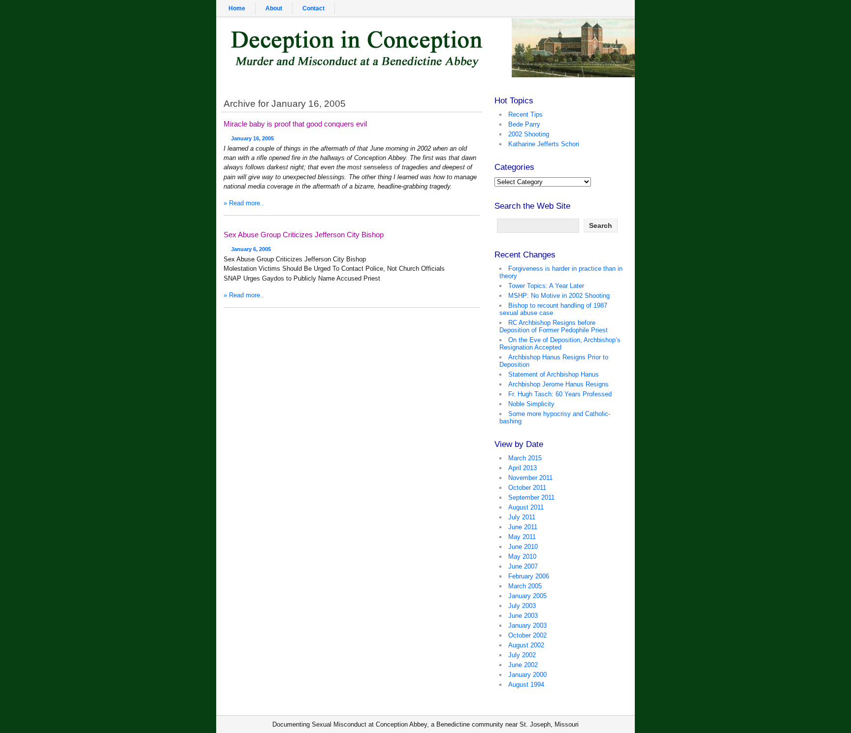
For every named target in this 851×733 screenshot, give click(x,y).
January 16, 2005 (252, 138)
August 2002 (526, 645)
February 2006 (528, 576)
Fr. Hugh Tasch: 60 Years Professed (560, 394)
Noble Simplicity (531, 404)
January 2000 (527, 674)
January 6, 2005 (251, 249)
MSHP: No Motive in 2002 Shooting (559, 295)
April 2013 (522, 468)
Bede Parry (524, 124)
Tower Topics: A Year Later (546, 285)
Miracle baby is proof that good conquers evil (295, 124)
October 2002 (527, 635)
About (273, 8)
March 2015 (525, 458)
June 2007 (523, 566)
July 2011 (521, 517)
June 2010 (523, 546)
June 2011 (522, 527)
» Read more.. (244, 203)
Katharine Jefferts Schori (543, 144)
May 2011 (522, 537)
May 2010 (522, 556)
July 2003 (522, 605)
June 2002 (523, 665)
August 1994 (526, 684)
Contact (313, 8)
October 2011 (527, 487)
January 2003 (527, 625)
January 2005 (527, 596)
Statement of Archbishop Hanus (553, 374)
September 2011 (531, 497)
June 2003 (523, 615)
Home (237, 8)
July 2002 (522, 655)
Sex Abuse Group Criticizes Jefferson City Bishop (304, 234)
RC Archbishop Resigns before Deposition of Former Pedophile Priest (553, 326)
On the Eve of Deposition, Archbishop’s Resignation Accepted (560, 343)
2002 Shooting (528, 134)
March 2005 (525, 586)
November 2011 (530, 477)
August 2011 (526, 507)
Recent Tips (525, 114)
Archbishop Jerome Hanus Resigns (558, 384)
